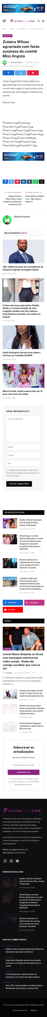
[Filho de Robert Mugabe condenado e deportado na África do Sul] (10, 727)
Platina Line (34, 1005)
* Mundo (7, 649)
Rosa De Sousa (16, 62)
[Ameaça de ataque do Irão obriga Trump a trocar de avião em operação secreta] (10, 694)
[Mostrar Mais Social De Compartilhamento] (41, 72)
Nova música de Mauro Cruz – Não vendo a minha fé (34, 199)
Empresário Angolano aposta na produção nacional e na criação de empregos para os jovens (23, 963)
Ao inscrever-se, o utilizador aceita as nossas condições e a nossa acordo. (23, 782)
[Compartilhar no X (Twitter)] (21, 72)
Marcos (9, 971)
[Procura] (43, 21)
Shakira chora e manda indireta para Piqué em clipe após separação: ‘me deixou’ (25, 950)
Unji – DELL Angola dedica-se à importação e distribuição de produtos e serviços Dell (24, 986)
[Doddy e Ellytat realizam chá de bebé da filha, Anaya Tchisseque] (10, 523)
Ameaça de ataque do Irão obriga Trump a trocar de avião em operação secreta (31, 693)
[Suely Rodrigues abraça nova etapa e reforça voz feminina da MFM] (23, 337)
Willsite (34, 1010)
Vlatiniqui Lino (11, 946)
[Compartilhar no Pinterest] (33, 72)
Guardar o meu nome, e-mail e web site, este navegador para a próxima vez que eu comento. (22, 473)
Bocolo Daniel (11, 982)
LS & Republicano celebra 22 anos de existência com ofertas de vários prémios (23, 975)
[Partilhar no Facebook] (8, 72)
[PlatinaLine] (22, 21)
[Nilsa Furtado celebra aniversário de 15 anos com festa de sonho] (23, 376)
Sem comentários (11, 66)
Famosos (7, 36)
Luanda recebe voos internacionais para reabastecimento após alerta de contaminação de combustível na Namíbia (31, 583)
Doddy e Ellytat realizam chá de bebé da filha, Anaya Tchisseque (30, 522)
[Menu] (4, 21)
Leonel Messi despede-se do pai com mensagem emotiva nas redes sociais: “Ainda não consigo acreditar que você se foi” (23, 661)
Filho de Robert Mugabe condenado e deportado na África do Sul (31, 726)
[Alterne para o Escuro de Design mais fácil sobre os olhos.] (38, 21)
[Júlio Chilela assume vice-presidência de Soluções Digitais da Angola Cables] (23, 251)
